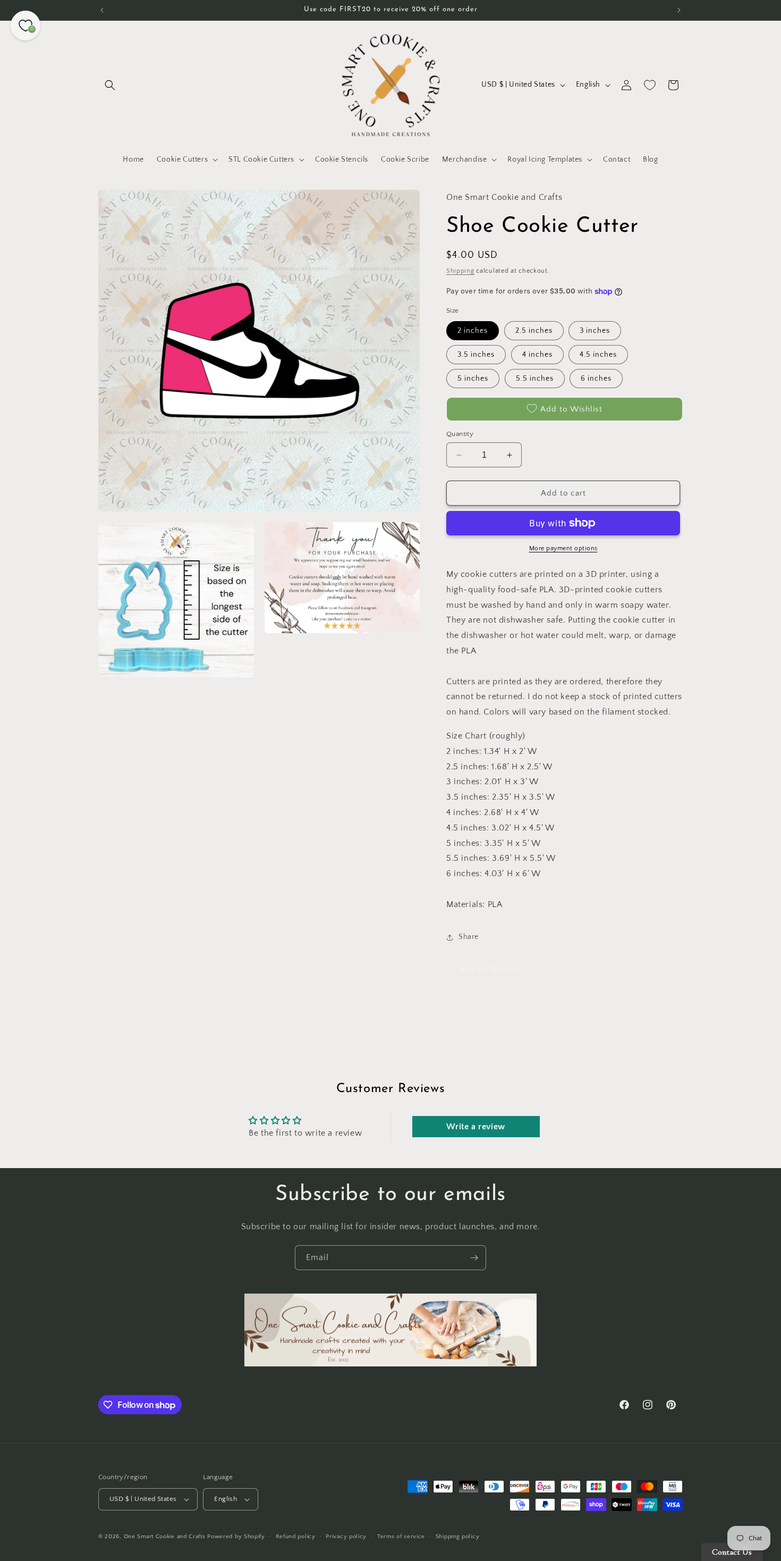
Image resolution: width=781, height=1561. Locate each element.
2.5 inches (534, 330)
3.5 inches (476, 354)
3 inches (595, 330)
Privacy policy (346, 1536)
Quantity (459, 434)
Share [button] (469, 937)
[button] (110, 85)
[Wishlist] (649, 85)
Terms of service (401, 1536)
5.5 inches (535, 378)
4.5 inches (598, 354)
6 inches (596, 378)
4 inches (537, 354)
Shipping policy (458, 1536)
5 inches (472, 378)
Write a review (475, 1126)
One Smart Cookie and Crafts (165, 1536)
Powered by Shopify (236, 1536)
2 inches (472, 330)
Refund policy (296, 1536)
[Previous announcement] (102, 10)
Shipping (460, 270)
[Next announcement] (679, 10)
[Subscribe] (474, 1257)
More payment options (563, 548)
